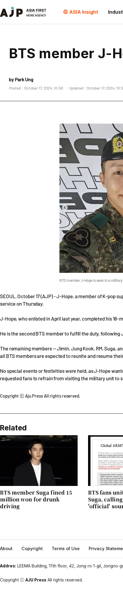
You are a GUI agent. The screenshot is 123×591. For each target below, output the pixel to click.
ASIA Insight (83, 12)
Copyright (32, 548)
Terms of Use (66, 548)
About (6, 548)
